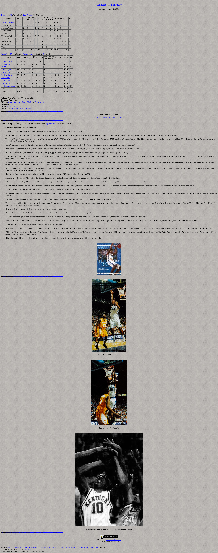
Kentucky (116, 4)
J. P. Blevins (5, 78)
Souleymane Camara (8, 86)
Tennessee (102, 4)
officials (67, 547)
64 (11, 54)
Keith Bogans (6, 70)
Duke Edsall (26, 102)
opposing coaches (54, 547)
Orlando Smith (28, 54)
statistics (9, 547)
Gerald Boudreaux (14, 102)
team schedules (17, 547)
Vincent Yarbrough (8, 22)
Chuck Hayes (6, 72)
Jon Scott (28, 549)
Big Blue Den (51, 124)
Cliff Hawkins (6, 67)
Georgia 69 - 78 (102, 117)
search (98, 547)
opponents (34, 547)
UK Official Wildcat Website (20, 108)
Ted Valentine (40, 102)
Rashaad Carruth (7, 75)
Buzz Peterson (28, 15)
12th (43, 54)
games (62, 547)
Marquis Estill (6, 64)
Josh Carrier (5, 80)
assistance (74, 547)
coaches (45, 547)
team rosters (26, 547)
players (40, 547)
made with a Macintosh (113, 540)
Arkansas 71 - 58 (115, 117)
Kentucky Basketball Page (86, 547)
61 (11, 15)
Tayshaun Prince (7, 61)
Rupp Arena (11, 106)
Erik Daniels (5, 83)
